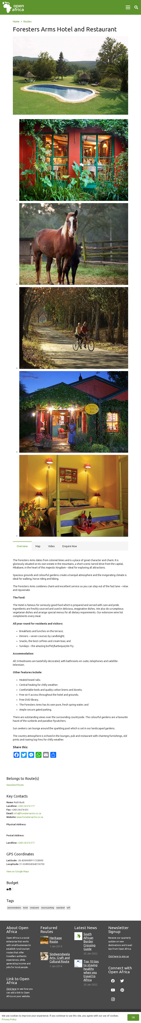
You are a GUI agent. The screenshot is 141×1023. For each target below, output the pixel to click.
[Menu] (128, 7)
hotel (25, 908)
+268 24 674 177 (26, 806)
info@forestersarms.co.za (27, 813)
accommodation (14, 908)
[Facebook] (113, 981)
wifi (68, 908)
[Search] (136, 7)
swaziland (60, 908)
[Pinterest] (122, 990)
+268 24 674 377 (26, 843)
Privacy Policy (9, 1019)
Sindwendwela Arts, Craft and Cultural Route (60, 957)
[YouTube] (113, 990)
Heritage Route (56, 939)
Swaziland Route (15, 785)
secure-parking (47, 908)
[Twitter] (122, 981)
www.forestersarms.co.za (30, 817)
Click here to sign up (118, 956)
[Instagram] (113, 999)
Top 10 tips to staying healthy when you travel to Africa (91, 971)
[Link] (13, 7)
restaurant (34, 908)
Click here (11, 989)
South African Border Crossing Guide (89, 941)
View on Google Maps (17, 871)
